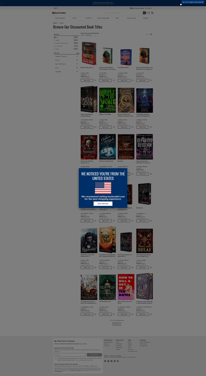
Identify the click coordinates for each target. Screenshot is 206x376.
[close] (125, 171)
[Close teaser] (181, 4)
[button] (192, 2)
